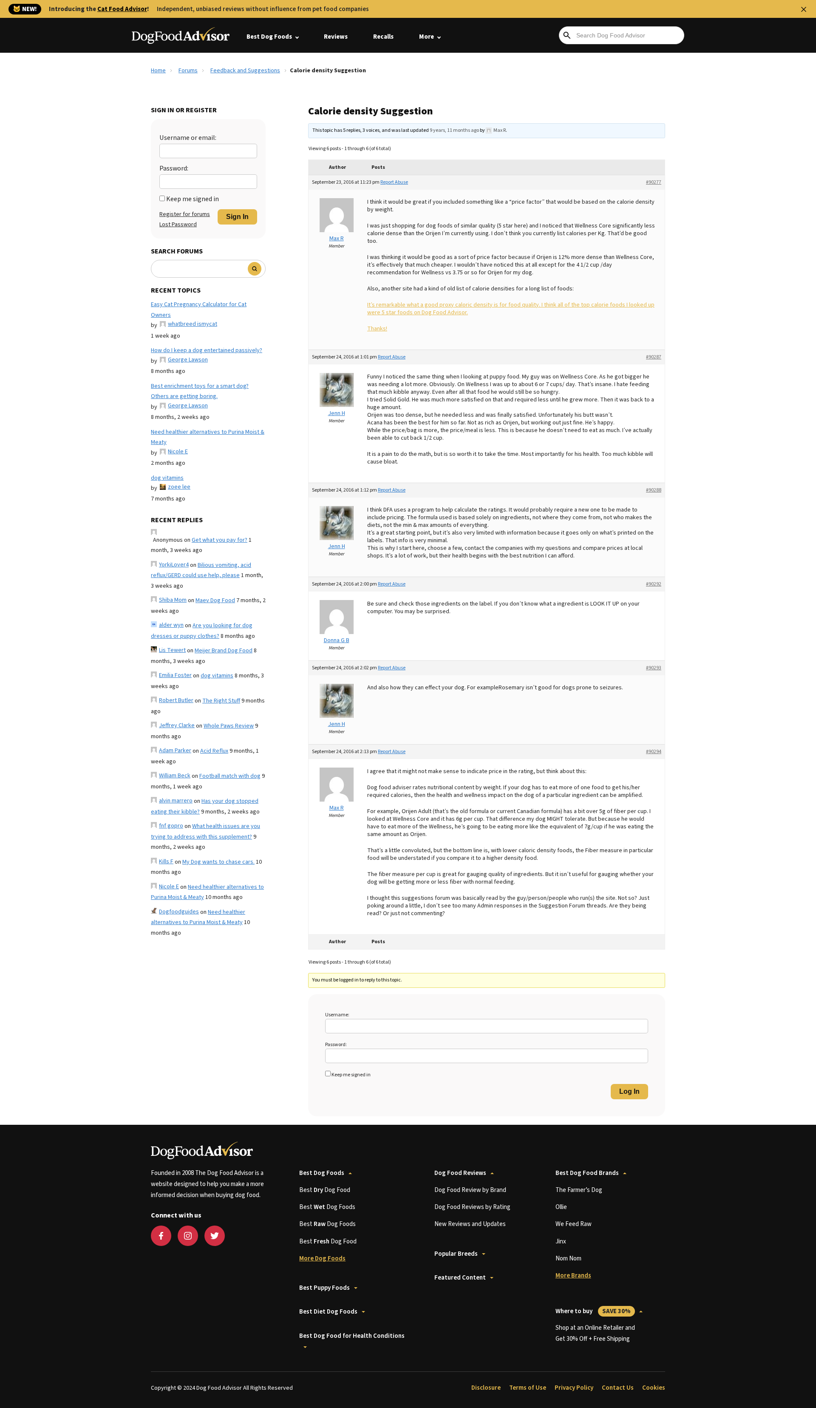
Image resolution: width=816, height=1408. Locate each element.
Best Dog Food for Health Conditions (352, 1335)
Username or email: (187, 137)
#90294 (653, 751)
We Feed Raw (573, 1224)
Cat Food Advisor (122, 9)
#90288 (653, 490)
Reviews (336, 36)
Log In (629, 1091)
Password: (173, 168)
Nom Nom (568, 1258)
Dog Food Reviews (460, 1173)
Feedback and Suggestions (245, 70)
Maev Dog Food (215, 600)
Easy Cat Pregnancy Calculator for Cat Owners (198, 309)
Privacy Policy (574, 1388)
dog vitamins (167, 478)
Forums (188, 70)
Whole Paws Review (229, 726)
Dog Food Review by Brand (470, 1190)
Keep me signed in (192, 199)
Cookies (653, 1388)
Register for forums (184, 214)
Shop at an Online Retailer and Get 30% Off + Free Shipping (595, 1333)
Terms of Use (527, 1388)
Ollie (561, 1207)
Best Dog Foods (269, 36)
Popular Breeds (456, 1253)
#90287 (653, 357)
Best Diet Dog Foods (328, 1311)
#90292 (653, 584)
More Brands (573, 1275)
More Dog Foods (322, 1258)
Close (804, 9)
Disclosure (486, 1388)
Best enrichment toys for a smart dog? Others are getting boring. (200, 391)
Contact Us (618, 1388)
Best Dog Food (324, 1190)
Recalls (383, 36)
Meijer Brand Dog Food (223, 650)
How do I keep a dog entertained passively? (206, 350)
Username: (337, 1014)
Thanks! (377, 328)
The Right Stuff (221, 701)
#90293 (653, 667)
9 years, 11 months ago (454, 130)
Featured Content (460, 1277)
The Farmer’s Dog (578, 1190)
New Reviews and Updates (470, 1224)
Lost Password (178, 224)
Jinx (560, 1241)
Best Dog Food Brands (587, 1173)
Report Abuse (394, 182)
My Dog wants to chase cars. (218, 862)
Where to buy (593, 1311)
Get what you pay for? (219, 540)
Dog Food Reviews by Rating (472, 1207)
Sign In (237, 216)
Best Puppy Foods (324, 1287)
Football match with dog (230, 776)
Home (158, 70)
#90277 (653, 182)
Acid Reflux (214, 751)
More (426, 36)
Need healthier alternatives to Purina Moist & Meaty (207, 437)
